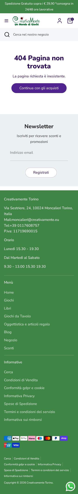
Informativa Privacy (19, 396)
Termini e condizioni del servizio (29, 411)
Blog (8, 332)
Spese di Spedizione (20, 403)
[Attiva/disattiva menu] (6, 21)
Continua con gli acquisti (39, 88)
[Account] (60, 19)
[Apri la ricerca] (6, 34)
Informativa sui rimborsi (23, 419)
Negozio (10, 340)
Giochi (9, 300)
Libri (7, 308)
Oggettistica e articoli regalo (27, 324)
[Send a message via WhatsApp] (70, 486)
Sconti (9, 348)
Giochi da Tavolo (17, 316)
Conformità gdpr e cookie (24, 387)
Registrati (41, 172)
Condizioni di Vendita (21, 380)
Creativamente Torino (40, 483)
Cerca (8, 372)
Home (9, 292)
